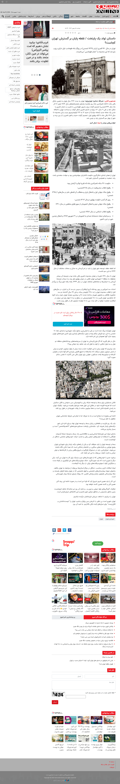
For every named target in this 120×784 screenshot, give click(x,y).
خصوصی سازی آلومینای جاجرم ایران (31, 267)
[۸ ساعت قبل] (44, 196)
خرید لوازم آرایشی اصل (13, 48)
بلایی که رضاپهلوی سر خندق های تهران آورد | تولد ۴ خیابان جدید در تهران (91, 660)
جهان (90, 16)
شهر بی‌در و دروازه (107, 657)
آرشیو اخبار (105, 16)
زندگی (61, 16)
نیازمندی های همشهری (99, 2)
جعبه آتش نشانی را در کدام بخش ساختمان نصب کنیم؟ (31, 249)
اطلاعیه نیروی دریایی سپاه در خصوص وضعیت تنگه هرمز (96, 640)
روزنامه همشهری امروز (112, 2)
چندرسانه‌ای (22, 16)
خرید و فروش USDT (14, 27)
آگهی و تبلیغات (87, 2)
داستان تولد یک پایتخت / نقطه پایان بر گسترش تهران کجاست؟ (83, 40)
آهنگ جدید (16, 63)
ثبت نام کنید (68, 324)
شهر (72, 16)
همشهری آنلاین (106, 9)
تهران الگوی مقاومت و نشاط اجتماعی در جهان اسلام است (95, 22)
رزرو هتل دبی (15, 98)
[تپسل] (54, 304)
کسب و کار (6, 16)
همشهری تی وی (77, 2)
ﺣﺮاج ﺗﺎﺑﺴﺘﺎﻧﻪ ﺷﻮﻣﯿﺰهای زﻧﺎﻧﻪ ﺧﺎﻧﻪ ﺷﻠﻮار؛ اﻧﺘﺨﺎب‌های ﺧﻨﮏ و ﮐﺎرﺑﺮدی (31, 206)
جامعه (78, 16)
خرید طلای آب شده (14, 51)
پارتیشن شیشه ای (14, 85)
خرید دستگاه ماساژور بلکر (13, 36)
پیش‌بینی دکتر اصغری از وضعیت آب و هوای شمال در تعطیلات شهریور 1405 (31, 279)
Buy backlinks (15, 74)
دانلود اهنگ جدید (14, 94)
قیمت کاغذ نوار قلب (32, 193)
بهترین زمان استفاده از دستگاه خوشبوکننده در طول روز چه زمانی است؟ (31, 218)
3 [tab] (34, 75)
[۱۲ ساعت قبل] (44, 228)
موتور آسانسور (16, 31)
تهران (101, 519)
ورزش (38, 16)
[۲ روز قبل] (44, 238)
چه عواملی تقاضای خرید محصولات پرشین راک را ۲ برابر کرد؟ (31, 228)
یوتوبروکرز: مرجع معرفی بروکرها (15, 90)
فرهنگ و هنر (46, 16)
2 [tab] (37, 75)
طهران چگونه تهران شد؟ (106, 664)
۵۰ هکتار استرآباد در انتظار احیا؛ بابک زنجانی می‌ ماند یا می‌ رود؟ (93, 630)
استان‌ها (31, 16)
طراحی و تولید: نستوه (59, 781)
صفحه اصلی (112, 28)
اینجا (99, 123)
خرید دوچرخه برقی (14, 66)
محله (66, 16)
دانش (54, 16)
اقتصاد (84, 16)
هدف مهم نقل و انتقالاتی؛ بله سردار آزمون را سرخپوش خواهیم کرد (93, 633)
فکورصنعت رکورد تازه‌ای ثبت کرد (31, 288)
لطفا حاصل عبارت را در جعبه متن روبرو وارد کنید (100, 693)
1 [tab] (39, 75)
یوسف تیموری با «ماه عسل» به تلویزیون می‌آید (99, 623)
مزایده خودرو (16, 55)
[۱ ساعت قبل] (36, 29)
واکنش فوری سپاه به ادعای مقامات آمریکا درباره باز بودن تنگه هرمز (93, 626)
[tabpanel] (36, 43)
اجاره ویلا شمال (15, 40)
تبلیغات (112, 767)
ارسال (55, 702)
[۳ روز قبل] (44, 259)
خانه (114, 16)
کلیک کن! (36, 111)
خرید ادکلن (16, 44)
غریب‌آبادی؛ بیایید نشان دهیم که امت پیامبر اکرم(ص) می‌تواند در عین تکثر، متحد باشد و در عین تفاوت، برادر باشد (36, 52)
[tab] (99, 617)
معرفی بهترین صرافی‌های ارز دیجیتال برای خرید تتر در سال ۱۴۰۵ (31, 239)
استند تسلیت (16, 59)
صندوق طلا (16, 81)
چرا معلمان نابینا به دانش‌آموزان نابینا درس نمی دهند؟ (97, 637)
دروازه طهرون (99, 28)
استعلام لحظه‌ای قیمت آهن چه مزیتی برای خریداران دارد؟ (31, 258)
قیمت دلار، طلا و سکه (107, 764)
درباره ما (111, 762)
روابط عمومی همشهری (65, 2)
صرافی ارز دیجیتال (14, 77)
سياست (97, 16)
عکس (14, 16)
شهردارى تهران (110, 519)
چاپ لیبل (17, 70)
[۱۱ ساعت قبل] (44, 205)
